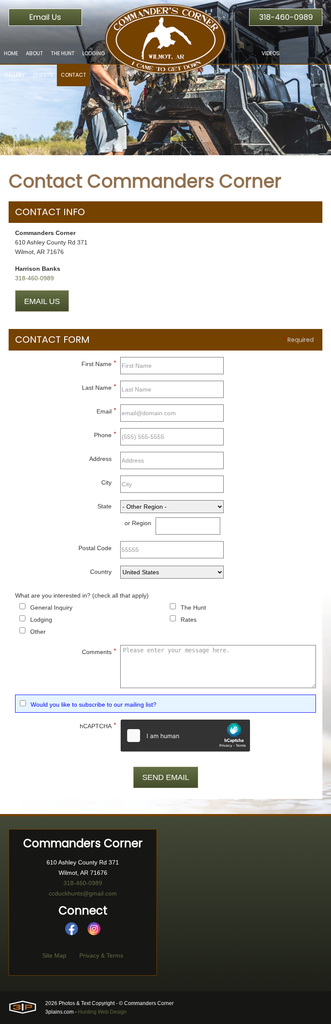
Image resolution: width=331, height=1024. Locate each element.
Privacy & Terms (101, 955)
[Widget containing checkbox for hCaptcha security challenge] (185, 735)
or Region (138, 523)
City (106, 482)
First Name (98, 363)
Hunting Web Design (102, 1012)
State (104, 506)
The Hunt (193, 607)
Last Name (99, 387)
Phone (105, 434)
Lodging (41, 619)
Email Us (45, 17)
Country (101, 571)
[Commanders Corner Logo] (165, 36)
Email (106, 411)
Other (38, 631)
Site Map (54, 955)
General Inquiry (51, 607)
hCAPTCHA (98, 725)
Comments (99, 651)
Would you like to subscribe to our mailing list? (93, 704)
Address (100, 458)
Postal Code (95, 548)
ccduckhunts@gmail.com (83, 893)
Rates (189, 619)
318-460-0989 (286, 17)
